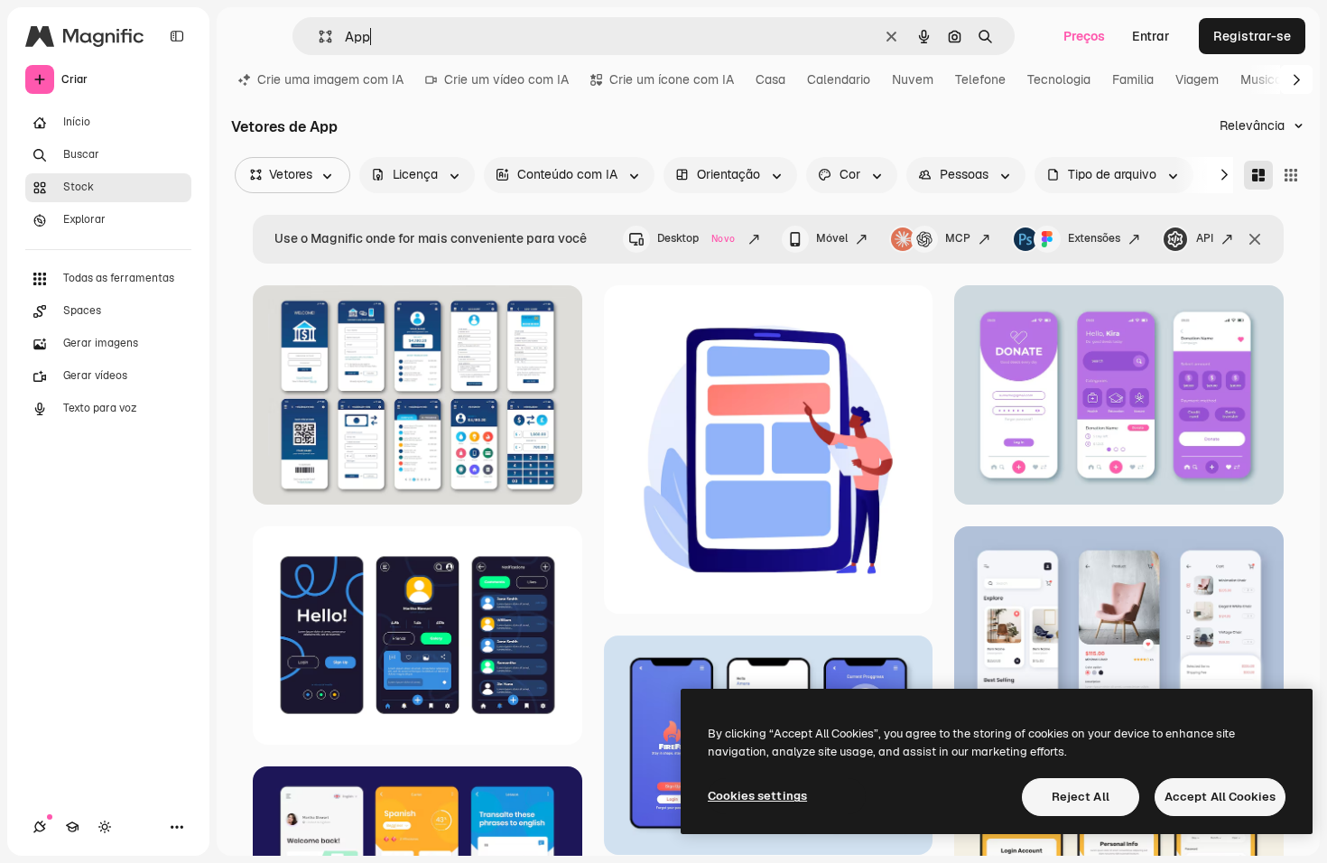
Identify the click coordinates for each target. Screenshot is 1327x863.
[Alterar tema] (104, 826)
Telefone (980, 79)
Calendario (838, 79)
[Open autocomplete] (318, 36)
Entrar (1151, 36)
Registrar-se (1252, 36)
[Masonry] (1258, 175)
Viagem (1197, 79)
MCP (957, 238)
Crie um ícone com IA (671, 79)
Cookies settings (757, 795)
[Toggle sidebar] (176, 36)
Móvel (832, 238)
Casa (770, 79)
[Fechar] (1255, 239)
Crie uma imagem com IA (330, 79)
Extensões (1094, 238)
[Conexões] (39, 826)
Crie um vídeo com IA (506, 79)
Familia (1133, 79)
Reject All (1080, 796)
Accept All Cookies (1220, 796)
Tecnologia (1058, 79)
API (1204, 238)
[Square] (1290, 175)
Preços (1084, 36)
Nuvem (912, 79)
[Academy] (72, 826)
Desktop (696, 238)
